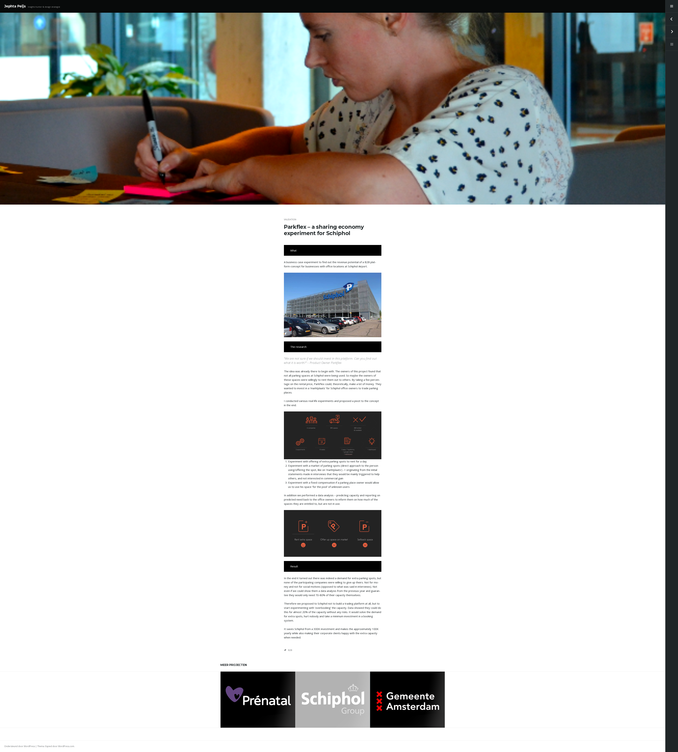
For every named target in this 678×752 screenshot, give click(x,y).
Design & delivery (395, 688)
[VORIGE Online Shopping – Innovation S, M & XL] (671, 19)
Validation (290, 219)
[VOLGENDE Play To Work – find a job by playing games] (671, 31)
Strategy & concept (258, 691)
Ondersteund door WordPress (19, 746)
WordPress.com (66, 746)
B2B (290, 650)
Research (411, 688)
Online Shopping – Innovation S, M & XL (258, 698)
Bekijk (260, 708)
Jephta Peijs (15, 6)
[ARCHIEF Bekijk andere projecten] (671, 44)
